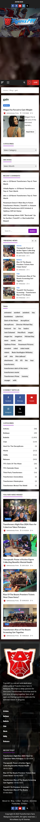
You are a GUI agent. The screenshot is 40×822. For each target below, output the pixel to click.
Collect (18, 801)
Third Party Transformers (12, 472)
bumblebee (8, 316)
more (6, 340)
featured (7, 328)
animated (7, 312)
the (26, 360)
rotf (5, 356)
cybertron (19, 316)
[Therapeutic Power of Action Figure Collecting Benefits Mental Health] (20, 545)
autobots (26, 312)
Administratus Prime (12, 113)
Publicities (16, 803)
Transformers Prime (11, 376)
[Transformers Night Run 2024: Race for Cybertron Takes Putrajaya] (20, 510)
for (15, 328)
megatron (18, 336)
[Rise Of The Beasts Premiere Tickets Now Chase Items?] (20, 580)
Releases (6, 459)
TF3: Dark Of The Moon (12, 464)
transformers (9, 364)
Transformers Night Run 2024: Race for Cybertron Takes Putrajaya (9, 293)
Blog (12, 801)
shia (11, 356)
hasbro (26, 328)
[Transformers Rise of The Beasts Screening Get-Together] (20, 615)
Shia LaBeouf (20, 356)
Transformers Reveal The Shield (15, 485)
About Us (6, 801)
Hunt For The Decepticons (13, 446)
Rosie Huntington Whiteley (22, 352)
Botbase (6, 433)
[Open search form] (24, 82)
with (14, 380)
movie (13, 340)
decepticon (25, 320)
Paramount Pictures (25, 344)
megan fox (8, 336)
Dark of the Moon (11, 320)
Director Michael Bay (24, 324)
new (19, 340)
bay (33, 312)
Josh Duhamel (9, 332)
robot (16, 348)
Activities (33, 801)
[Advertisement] (20, 58)
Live (35, 82)
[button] (2, 82)
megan (30, 332)
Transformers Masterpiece (13, 481)
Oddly (5, 455)
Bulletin (6, 105)
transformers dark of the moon (16, 368)
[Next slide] (35, 240)
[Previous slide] (32, 240)
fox (19, 328)
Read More (31, 132)
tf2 (16, 360)
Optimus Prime (10, 344)
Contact (24, 803)
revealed (7, 348)
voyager (7, 380)
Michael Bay (29, 336)
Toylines (25, 801)
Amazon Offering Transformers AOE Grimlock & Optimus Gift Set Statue (19, 208)
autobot (17, 312)
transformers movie (11, 372)
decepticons (9, 324)
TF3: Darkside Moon (11, 468)
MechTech (21, 332)
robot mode (24, 348)
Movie (5, 451)
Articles (6, 429)
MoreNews (14, 819)
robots (6, 352)
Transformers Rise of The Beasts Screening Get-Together (9, 265)
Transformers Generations (13, 477)
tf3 (21, 360)
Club (18, 259)
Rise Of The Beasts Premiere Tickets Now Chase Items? (9, 251)
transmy (25, 376)
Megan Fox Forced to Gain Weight (17, 110)
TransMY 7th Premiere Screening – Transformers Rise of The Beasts (9, 279)
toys (31, 360)
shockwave (8, 360)
